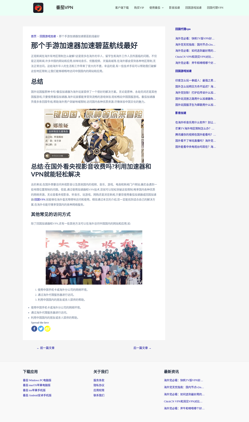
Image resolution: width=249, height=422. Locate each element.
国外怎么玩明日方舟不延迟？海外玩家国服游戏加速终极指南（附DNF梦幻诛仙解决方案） (195, 86)
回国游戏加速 (193, 7)
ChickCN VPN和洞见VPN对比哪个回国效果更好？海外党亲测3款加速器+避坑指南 (195, 56)
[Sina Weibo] (47, 329)
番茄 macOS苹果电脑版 (36, 385)
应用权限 (99, 390)
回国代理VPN (215, 7)
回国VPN (39, 199)
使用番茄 (154, 7)
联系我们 (99, 395)
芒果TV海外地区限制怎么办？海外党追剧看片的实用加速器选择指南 (195, 128)
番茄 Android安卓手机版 (37, 395)
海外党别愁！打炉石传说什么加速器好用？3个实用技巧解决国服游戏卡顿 (195, 92)
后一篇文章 (142, 348)
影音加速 (174, 7)
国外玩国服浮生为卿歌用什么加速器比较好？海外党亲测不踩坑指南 (195, 104)
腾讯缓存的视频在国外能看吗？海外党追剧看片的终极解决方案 (195, 134)
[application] (162, 7)
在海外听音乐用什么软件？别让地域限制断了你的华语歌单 (195, 122)
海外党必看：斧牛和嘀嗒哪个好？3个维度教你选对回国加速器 (195, 62)
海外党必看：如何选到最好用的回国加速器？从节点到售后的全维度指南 (195, 50)
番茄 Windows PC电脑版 (37, 380)
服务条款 (99, 380)
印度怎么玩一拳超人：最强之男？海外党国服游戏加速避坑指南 (195, 80)
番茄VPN (64, 8)
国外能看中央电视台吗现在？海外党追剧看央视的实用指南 (195, 146)
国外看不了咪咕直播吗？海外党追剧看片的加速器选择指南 (195, 140)
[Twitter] (41, 329)
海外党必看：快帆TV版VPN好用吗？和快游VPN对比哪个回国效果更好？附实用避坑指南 (195, 38)
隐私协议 (99, 385)
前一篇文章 (46, 348)
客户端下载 (122, 7)
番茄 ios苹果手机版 (34, 390)
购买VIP (139, 7)
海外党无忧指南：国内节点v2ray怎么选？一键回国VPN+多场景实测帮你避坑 (195, 44)
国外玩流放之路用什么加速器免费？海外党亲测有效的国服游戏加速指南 (195, 98)
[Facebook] (34, 329)
